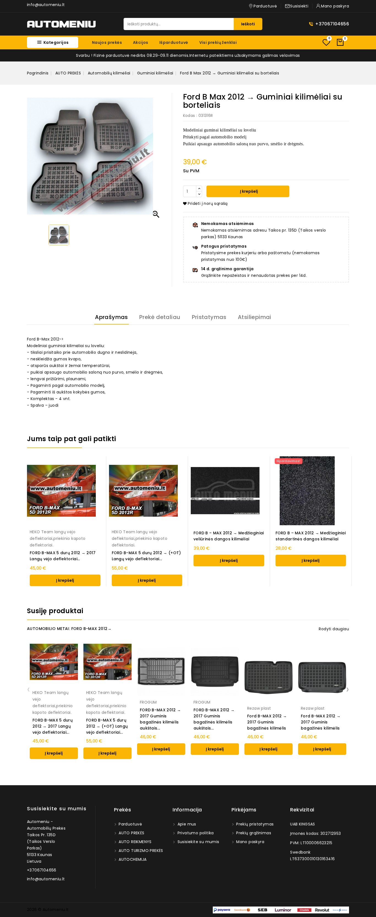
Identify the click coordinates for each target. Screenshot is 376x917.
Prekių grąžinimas (253, 833)
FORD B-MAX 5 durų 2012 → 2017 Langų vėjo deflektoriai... (63, 556)
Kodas (189, 115)
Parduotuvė (130, 824)
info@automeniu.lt (46, 4)
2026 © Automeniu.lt (48, 909)
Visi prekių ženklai (218, 42)
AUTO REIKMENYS (135, 841)
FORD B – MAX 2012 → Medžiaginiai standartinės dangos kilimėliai (311, 536)
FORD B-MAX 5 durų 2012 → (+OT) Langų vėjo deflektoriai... (146, 556)
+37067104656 (332, 24)
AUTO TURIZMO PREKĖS (140, 850)
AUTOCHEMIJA (132, 859)
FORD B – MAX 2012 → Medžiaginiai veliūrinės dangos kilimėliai (229, 536)
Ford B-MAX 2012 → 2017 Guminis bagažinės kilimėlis (267, 722)
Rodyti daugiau (334, 629)
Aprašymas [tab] (111, 317)
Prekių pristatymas (254, 824)
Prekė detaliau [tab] (160, 317)
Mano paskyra (249, 841)
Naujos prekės (107, 42)
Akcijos (140, 42)
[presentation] (28, 689)
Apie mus (186, 824)
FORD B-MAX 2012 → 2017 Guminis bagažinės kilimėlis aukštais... (160, 719)
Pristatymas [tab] (209, 317)
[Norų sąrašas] (326, 42)
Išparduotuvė (173, 42)
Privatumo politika (195, 833)
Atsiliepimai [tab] (254, 317)
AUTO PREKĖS (131, 833)
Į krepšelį (248, 191)
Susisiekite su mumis (56, 808)
